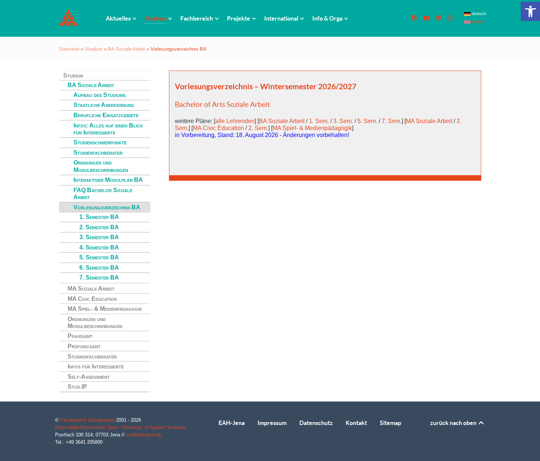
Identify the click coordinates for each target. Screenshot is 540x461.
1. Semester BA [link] (99, 217)
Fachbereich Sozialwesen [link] (88, 420)
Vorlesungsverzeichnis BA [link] (106, 207)
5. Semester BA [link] (99, 257)
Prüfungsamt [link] (84, 346)
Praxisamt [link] (80, 336)
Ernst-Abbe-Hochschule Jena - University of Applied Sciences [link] (121, 427)
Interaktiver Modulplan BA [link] (108, 180)
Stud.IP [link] (77, 386)
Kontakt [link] (356, 422)
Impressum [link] (272, 422)
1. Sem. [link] (319, 121)
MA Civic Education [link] (92, 299)
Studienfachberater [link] (98, 153)
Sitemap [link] (390, 422)
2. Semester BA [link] (99, 227)
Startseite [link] (69, 49)
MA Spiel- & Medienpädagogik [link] (105, 309)
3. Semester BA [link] (99, 237)
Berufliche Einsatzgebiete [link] (105, 115)
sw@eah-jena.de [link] (143, 434)
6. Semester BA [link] (99, 267)
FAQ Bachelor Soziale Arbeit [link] (102, 193)
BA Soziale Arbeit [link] (126, 49)
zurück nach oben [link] (454, 422)
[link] (530, 11)
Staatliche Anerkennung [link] (103, 105)
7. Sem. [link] (392, 121)
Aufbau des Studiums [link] (99, 95)
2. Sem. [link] (258, 128)
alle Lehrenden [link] (235, 121)
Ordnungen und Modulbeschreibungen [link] (100, 166)
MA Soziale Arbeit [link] (91, 288)
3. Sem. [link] (343, 121)
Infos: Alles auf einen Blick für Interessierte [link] (108, 129)
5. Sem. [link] (367, 121)
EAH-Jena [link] (232, 422)
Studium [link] (93, 49)
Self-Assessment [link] (89, 377)
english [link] (477, 21)
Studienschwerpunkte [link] (100, 142)
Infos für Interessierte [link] (96, 366)
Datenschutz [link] (316, 422)
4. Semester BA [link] (99, 247)
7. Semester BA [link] (99, 277)
